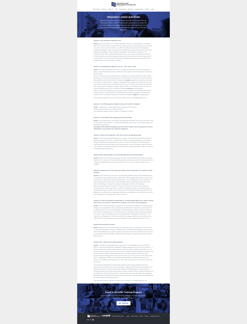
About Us (111, 9)
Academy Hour (139, 9)
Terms (141, 316)
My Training (96, 9)
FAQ (116, 9)
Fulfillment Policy (155, 316)
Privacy (146, 316)
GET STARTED (123, 303)
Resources (130, 9)
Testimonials (122, 9)
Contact (147, 9)
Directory (104, 9)
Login (152, 9)
